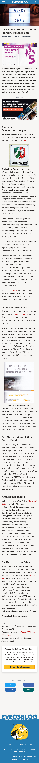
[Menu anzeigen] (3, 2)
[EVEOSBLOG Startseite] (20, 2)
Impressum (8, 744)
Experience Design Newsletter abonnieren (19, 757)
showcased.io (19, 752)
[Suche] (36, 2)
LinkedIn (10, 689)
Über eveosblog (28, 749)
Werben (32, 744)
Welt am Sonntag (21, 314)
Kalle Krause (11, 290)
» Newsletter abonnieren (19, 667)
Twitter (10, 685)
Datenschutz (21, 744)
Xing (28, 689)
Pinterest (24, 759)
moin (26, 140)
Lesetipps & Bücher (12, 749)
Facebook (29, 685)
